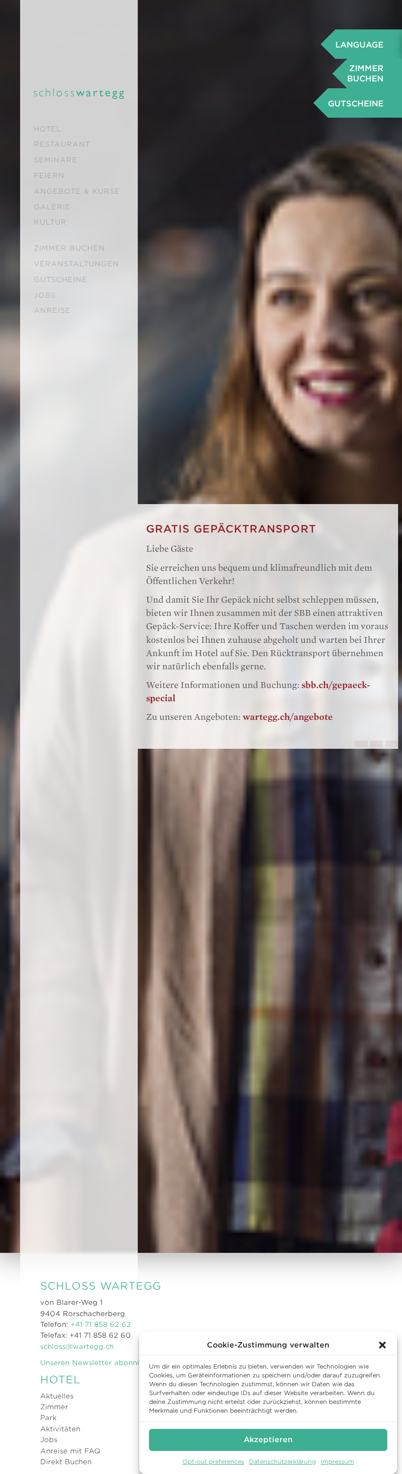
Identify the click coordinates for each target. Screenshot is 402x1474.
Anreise (52, 310)
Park (48, 1418)
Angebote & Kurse (77, 191)
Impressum (337, 1461)
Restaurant (62, 144)
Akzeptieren (268, 1439)
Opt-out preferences (213, 1461)
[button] (382, 1345)
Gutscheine (60, 279)
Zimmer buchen (69, 248)
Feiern (49, 175)
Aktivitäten (60, 1429)
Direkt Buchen (66, 1462)
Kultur (50, 222)
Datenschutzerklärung (282, 1461)
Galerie (52, 207)
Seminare (55, 160)
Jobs (45, 295)
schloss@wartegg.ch (77, 1346)
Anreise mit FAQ (70, 1451)
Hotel (47, 129)
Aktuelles (57, 1396)
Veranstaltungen (76, 264)
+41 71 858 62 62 (101, 1324)
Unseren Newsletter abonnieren (97, 1363)
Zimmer (54, 1407)
